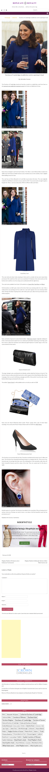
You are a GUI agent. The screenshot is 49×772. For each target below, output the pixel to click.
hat (43, 726)
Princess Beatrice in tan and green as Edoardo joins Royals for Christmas (24, 693)
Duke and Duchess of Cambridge (10, 723)
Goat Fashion (21, 171)
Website (4, 604)
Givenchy (38, 725)
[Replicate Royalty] (24, 5)
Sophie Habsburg (7, 740)
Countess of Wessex (19, 717)
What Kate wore (8, 746)
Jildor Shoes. (39, 424)
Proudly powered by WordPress (21, 770)
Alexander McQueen (12, 714)
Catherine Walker (6, 717)
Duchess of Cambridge (23, 720)
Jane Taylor (5, 728)
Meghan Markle (28, 731)
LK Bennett (31, 728)
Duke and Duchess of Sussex (28, 723)
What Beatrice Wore (37, 742)
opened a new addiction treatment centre (14, 86)
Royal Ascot (5, 737)
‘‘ (31, 339)
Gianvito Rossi (30, 726)
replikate (40, 734)
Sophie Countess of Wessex (31, 737)
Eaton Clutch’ (11, 382)
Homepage (7, 17)
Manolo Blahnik (40, 728)
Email (3, 600)
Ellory (29, 171)
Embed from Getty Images (6, 89)
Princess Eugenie (31, 734)
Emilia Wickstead (7, 726)
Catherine (14, 17)
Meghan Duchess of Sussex (15, 731)
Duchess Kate (32, 717)
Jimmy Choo (13, 728)
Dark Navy (37, 284)
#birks (3, 714)
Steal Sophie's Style (8, 743)
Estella (34, 770)
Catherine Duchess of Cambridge (30, 714)
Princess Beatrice (7, 734)
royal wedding (13, 737)
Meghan (4, 731)
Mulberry (36, 731)
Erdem (22, 726)
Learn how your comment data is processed (31, 613)
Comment (4, 577)
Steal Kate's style (20, 740)
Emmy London (17, 725)
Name (3, 596)
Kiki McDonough (23, 728)
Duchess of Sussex (39, 720)
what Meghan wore (22, 745)
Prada (42, 731)
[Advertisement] (11, 639)
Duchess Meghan (7, 720)
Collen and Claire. (34, 182)
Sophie (19, 737)
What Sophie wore (36, 745)
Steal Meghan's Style (34, 740)
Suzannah (28, 742)
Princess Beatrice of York (20, 734)
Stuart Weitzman (20, 742)
